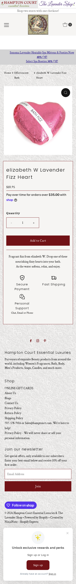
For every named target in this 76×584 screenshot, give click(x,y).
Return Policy (13, 413)
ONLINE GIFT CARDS (19, 388)
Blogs (8, 398)
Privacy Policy (13, 408)
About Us (10, 393)
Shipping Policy (14, 418)
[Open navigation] (6, 25)
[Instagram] (37, 341)
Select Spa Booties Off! (38, 61)
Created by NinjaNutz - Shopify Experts (34, 519)
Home (7, 73)
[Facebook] (31, 341)
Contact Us (11, 403)
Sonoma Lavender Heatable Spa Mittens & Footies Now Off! (38, 54)
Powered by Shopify (36, 517)
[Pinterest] (45, 341)
